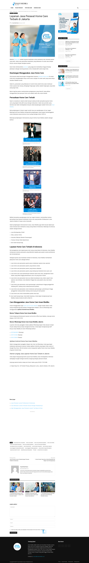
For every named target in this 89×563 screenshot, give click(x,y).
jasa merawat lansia (27, 446)
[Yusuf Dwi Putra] (10, 23)
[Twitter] (66, 546)
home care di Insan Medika (30, 305)
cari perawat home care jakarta (19, 442)
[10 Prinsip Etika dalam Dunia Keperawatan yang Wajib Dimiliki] (61, 84)
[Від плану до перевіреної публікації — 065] (61, 50)
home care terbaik (50, 442)
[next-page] (12, 499)
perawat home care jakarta (42, 449)
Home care (15, 11)
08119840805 (14, 332)
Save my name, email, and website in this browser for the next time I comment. (28, 529)
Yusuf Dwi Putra (15, 22)
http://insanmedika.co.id (24, 468)
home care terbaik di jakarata (28, 444)
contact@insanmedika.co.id (38, 556)
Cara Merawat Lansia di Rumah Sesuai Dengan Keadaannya (27, 405)
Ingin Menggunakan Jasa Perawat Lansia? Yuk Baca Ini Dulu (26, 408)
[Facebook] (59, 546)
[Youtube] (69, 546)
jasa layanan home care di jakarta (16, 446)
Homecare (15, 13)
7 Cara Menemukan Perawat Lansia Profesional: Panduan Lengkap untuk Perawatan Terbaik (16, 494)
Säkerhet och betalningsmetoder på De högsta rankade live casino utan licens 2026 (72, 43)
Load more (68, 61)
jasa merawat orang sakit (37, 446)
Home (11, 11)
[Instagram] (62, 546)
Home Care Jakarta (29, 442)
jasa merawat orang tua (47, 446)
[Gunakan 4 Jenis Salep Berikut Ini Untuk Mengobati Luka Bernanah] (61, 71)
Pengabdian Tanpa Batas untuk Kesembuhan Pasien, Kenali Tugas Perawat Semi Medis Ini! (31, 494)
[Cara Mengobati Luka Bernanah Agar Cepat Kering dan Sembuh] (61, 77)
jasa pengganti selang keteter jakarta (17, 448)
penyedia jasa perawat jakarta (26, 449)
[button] (77, 7)
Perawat (34, 449)
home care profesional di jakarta (40, 442)
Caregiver (11, 491)
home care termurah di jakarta (40, 444)
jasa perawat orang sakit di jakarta (45, 448)
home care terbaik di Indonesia (15, 444)
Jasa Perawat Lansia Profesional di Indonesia (23, 403)
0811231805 (14, 337)
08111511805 (14, 335)
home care (17, 59)
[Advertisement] (32, 425)
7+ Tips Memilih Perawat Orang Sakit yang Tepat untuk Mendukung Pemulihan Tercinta (47, 494)
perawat (25, 67)
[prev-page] (10, 499)
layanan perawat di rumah (15, 449)
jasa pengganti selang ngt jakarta (31, 448)
